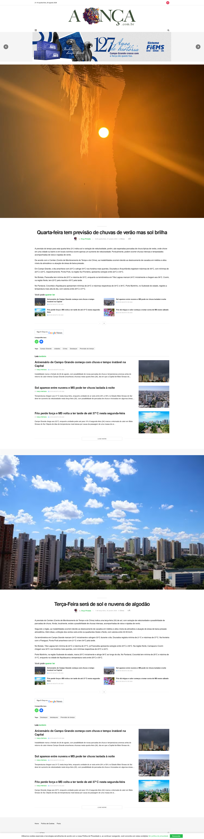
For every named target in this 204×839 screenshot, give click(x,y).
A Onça (42, 833)
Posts (59, 823)
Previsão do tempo (87, 349)
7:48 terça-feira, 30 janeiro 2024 (106, 610)
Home (37, 823)
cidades (57, 349)
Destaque (73, 349)
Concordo (176, 836)
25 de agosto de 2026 (124, 302)
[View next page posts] (104, 323)
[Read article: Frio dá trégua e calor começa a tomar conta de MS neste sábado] (109, 312)
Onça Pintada (86, 239)
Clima (122, 239)
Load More (102, 439)
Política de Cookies (47, 823)
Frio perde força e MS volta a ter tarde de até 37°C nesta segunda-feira (73, 310)
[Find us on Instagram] (167, 2)
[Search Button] (168, 30)
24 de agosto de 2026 (55, 315)
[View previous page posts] (100, 323)
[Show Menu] (36, 30)
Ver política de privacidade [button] (158, 836)
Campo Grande (46, 349)
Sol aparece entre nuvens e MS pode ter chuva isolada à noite (141, 299)
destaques (54, 717)
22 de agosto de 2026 (124, 312)
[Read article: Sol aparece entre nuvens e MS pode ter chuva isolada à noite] (109, 302)
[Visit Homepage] (102, 16)
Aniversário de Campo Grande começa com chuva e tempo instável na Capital (70, 300)
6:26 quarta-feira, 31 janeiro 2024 (106, 239)
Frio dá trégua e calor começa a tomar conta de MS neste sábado (142, 309)
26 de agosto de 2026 (55, 304)
